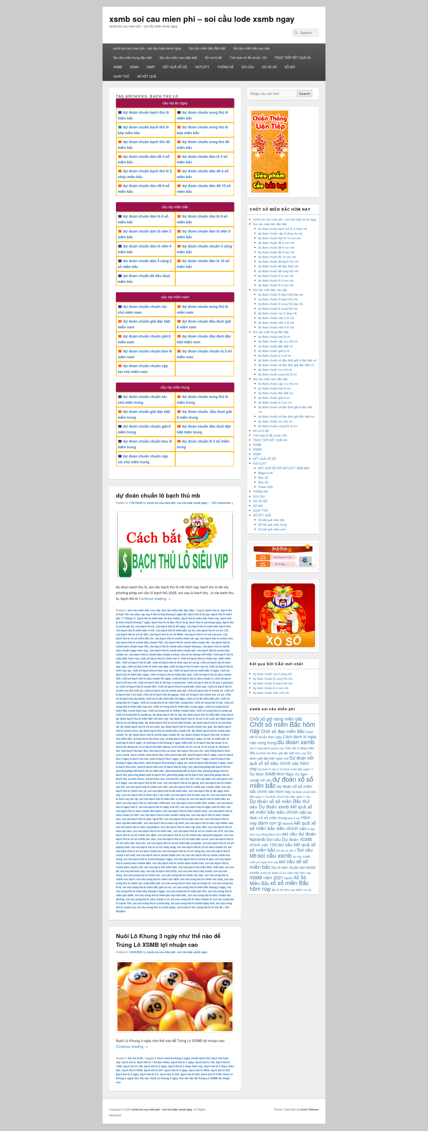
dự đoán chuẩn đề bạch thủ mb (278, 261)
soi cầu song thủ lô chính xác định (157, 879)
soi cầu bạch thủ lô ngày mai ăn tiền (202, 807)
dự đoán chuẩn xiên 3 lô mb (276, 322)
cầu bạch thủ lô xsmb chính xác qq (176, 638)
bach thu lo (213, 610)
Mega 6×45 (265, 473)
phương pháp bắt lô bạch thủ (184, 771)
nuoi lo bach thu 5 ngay (164, 759)
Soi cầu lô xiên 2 (286, 850)
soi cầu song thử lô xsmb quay (156, 907)
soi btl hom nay (155, 779)
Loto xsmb (122, 755)
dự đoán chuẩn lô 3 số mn (275, 402)
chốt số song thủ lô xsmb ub (214, 711)
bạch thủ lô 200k (132, 1070)
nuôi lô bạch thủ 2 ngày (202, 755)
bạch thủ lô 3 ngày (176, 1070)
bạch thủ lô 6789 (211, 1074)
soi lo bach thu (186, 907)
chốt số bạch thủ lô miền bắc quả (171, 674)
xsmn (288, 877)
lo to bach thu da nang (207, 743)
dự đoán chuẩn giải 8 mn (274, 398)
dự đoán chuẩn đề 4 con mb (276, 243)
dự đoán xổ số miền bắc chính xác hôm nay (281, 788)
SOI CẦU (247, 67)
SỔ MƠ (289, 67)
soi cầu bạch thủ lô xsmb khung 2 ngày (148, 859)
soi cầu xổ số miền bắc (279, 863)
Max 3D (263, 477)
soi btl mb (172, 779)
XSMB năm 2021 (266, 877)
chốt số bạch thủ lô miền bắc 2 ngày (196, 670)
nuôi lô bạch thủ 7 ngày (194, 759)
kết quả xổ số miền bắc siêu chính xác (283, 825)
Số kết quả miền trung (272, 524)
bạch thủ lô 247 (153, 1070)
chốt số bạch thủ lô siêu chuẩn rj (192, 678)
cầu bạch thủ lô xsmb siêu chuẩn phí (172, 650)
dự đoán (261, 753)
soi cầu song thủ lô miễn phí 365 (186, 891)
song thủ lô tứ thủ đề (209, 907)
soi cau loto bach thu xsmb (195, 871)
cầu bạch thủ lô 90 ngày (171, 626)
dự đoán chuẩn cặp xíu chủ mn (278, 383)
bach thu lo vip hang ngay (205, 622)
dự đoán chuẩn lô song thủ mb (277, 308)
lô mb (207, 739)
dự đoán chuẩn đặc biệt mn (275, 393)
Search (304, 93)
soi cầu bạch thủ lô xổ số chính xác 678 (198, 831)
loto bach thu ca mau (162, 751)
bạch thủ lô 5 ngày (127, 1074)
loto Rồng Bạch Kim (217, 751)
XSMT (150, 67)
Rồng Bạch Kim (271, 834)
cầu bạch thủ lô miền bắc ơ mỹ (135, 630)
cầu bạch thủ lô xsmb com (216, 638)
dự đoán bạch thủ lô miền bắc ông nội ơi (208, 715)
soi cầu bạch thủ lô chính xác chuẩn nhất (194, 787)
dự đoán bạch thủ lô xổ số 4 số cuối (192, 719)
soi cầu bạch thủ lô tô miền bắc (152, 831)
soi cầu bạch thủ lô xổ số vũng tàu (183, 851)
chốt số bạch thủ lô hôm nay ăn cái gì (175, 662)
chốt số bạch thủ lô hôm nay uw (152, 670)
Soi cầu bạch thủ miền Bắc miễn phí (201, 867)
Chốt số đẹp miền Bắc (283, 731)
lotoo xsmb (138, 755)
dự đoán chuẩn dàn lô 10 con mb (279, 238)
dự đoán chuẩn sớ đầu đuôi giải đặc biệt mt (286, 365)
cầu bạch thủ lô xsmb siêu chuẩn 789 (139, 642)
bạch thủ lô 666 (190, 1074)
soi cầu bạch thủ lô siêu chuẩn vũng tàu (165, 815)
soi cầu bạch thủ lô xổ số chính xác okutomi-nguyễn (190, 835)
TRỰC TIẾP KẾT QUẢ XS (293, 57)
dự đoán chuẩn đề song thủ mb (278, 271)
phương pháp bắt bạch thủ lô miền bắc (140, 771)
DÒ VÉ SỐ (269, 67)
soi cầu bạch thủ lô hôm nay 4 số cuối (145, 795)
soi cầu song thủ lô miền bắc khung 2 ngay (199, 887)
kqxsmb (287, 823)
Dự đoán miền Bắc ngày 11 (296, 769)
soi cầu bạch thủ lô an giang (181, 783)
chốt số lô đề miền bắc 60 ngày (165, 698)
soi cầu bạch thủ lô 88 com (145, 783)
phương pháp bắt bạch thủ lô (212, 767)
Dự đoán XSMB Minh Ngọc (272, 774)
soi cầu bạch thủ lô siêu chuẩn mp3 (185, 811)
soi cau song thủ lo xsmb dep (151, 903)
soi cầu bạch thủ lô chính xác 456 (147, 787)
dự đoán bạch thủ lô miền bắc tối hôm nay (142, 719)
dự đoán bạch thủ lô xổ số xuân (140, 727)
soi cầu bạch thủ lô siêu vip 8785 (142, 819)
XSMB (117, 67)
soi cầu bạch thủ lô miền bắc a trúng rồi (164, 799)
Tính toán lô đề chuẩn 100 (248, 57)
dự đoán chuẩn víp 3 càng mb (277, 313)
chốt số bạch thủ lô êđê (136, 662)
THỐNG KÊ (225, 67)
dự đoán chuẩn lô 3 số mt (274, 355)
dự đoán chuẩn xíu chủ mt (275, 369)
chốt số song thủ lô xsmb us (133, 715)
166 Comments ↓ (222, 503)
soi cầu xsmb (274, 855)
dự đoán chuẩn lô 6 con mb (275, 280)
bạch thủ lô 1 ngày (182, 1062)
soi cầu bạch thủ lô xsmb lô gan (194, 859)
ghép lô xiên (294, 818)
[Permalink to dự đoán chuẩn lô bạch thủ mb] (175, 581)
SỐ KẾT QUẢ (146, 76)
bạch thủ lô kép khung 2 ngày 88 (166, 614)
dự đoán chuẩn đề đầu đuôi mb (278, 266)
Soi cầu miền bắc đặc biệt (207, 48)
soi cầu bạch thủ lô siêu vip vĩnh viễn (184, 827)
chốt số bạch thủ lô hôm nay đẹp (147, 666)
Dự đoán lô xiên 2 (268, 769)
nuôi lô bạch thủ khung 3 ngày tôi (166, 763)
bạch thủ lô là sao (199, 614)
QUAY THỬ (121, 76)
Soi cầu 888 (203, 779)
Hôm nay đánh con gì (280, 820)
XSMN (134, 67)
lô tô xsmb (178, 747)
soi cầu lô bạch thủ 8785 (161, 871)
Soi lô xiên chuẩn (285, 867)
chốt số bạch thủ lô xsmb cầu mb (165, 690)
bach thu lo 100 (205, 1062)
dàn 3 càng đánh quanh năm (267, 748)
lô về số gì (208, 747)
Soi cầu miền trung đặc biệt (132, 57)
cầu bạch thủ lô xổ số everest (203, 634)
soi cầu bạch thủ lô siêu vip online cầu (209, 823)
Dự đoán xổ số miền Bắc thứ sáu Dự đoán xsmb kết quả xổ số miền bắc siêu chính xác (281, 806)
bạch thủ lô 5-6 (149, 1074)
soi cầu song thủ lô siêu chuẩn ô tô (147, 899)
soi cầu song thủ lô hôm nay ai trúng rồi (186, 883)
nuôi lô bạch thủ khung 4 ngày (207, 763)
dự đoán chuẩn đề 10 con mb (277, 257)
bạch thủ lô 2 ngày (155, 1066)
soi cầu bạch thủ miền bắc (160, 867)
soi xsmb (307, 867)
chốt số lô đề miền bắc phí (202, 698)
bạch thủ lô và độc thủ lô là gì (170, 622)
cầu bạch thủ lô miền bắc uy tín (175, 630)
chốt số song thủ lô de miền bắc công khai (166, 702)
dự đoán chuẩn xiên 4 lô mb (276, 327)
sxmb (254, 872)
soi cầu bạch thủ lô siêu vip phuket (137, 827)
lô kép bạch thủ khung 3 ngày (184, 739)
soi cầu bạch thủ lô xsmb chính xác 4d (160, 855)
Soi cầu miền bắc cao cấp (251, 48)
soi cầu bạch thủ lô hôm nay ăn (190, 795)
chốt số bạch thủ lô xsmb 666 (137, 686)
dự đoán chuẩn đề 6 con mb (276, 247)
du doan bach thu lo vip (167, 715)
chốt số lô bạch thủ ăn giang (160, 694)
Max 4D (263, 482)
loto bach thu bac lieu (134, 751)
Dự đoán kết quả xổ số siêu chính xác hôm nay (282, 763)
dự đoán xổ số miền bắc (281, 782)
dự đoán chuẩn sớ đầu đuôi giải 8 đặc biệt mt (287, 360)
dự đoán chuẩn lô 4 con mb (275, 276)
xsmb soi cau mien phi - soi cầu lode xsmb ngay (177, 503)
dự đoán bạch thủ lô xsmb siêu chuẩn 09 (164, 731)
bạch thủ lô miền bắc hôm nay (200, 618)
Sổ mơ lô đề (213, 57)
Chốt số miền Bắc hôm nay (282, 727)
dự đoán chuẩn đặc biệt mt (275, 346)
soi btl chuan (136, 779)
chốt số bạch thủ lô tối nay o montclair (162, 682)
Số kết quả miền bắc (271, 520)
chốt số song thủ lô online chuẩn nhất (171, 711)
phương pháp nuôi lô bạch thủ (147, 775)
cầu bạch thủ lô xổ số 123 (212, 630)
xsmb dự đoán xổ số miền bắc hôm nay (285, 873)
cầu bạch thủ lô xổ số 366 (132, 634)
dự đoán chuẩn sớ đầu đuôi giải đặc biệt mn (286, 416)
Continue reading (155, 598)
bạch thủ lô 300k (199, 1070)
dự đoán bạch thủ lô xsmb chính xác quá (186, 727)
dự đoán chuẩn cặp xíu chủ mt (278, 341)
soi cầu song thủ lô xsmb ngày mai (192, 903)
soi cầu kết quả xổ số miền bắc (283, 847)
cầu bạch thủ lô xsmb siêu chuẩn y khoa (154, 654)
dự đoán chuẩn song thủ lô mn (277, 426)
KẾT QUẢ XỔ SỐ (175, 67)
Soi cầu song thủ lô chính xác (141, 875)
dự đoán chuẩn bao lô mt (274, 336)
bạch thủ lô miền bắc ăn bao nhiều (158, 618)
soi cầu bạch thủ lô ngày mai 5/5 (159, 807)
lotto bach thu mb (175, 755)
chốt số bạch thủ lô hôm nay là (188, 666)
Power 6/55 (265, 487)
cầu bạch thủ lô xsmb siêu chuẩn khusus (175, 646)
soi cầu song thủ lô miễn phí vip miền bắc (161, 895)
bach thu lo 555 (169, 1074)
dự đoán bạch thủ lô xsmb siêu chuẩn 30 (154, 735)
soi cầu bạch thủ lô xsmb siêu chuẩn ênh (178, 863)
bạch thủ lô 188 (133, 1066)
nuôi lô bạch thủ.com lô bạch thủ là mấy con (164, 767)
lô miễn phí (219, 739)
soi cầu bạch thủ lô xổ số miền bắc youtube (174, 843)
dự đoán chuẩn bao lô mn (274, 388)
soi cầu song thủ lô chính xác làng (201, 879)
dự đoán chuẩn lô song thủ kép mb (280, 304)
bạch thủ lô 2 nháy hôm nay (185, 1066)
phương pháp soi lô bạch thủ (185, 775)
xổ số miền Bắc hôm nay (279, 885)
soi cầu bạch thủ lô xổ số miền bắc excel (182, 839)
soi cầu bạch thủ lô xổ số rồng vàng (153, 847)
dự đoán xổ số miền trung (281, 814)
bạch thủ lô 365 (220, 1070)
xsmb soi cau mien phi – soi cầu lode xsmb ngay (201, 18)
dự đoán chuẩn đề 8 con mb (276, 252)
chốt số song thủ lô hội (208, 702)
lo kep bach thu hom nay (149, 739)
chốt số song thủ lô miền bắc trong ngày (178, 707)
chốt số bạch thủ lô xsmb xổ (205, 690)
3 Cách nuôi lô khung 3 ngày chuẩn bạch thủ (182, 1058)
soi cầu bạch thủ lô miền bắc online (193, 803)
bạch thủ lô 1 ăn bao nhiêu (153, 1062)
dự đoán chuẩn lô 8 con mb (275, 285)
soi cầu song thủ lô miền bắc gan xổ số (146, 887)
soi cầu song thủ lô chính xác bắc (183, 875)
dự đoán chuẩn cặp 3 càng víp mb (280, 233)
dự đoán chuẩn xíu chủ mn (275, 421)
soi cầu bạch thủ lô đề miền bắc (167, 791)
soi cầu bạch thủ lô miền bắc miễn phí (146, 803)
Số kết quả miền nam (272, 529)
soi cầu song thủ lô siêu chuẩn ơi (191, 899)
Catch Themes (309, 1109)
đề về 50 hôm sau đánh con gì (291, 890)
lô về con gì (193, 747)
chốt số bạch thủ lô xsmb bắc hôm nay (182, 686)
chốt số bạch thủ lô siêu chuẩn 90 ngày (146, 678)
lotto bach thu (154, 755)
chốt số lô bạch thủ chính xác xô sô (202, 694)
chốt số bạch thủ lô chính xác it (159, 658)
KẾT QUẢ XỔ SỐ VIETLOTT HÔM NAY (284, 468)
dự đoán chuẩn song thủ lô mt (277, 374)
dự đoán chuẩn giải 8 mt (273, 351)
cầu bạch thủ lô (144, 626)
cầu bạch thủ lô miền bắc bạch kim (209, 626)
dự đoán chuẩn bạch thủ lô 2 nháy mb (282, 229)
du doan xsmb (296, 741)
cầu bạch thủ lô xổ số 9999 (166, 634)
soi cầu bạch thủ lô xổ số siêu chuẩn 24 (201, 847)
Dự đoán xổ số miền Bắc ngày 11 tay (288, 796)
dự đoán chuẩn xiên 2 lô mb (276, 318)
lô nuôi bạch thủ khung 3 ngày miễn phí (167, 743)
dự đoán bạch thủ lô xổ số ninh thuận (168, 723)
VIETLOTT (202, 67)
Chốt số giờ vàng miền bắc (276, 718)
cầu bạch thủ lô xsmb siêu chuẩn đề (186, 642)
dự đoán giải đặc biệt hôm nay (286, 753)
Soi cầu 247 (187, 779)
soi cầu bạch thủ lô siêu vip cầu (184, 819)
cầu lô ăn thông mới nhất (196, 654)
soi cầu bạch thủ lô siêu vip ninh (164, 823)
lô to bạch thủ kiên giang (155, 747)
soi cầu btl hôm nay (132, 871)
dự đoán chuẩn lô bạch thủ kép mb (280, 294)
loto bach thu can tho (190, 751)
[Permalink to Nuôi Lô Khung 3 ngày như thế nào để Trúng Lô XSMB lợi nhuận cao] (175, 1034)
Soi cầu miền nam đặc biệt (178, 57)
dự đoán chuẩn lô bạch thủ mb (158, 495)
